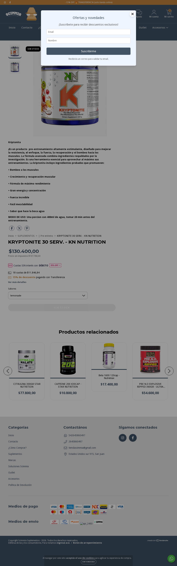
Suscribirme (88, 51)
